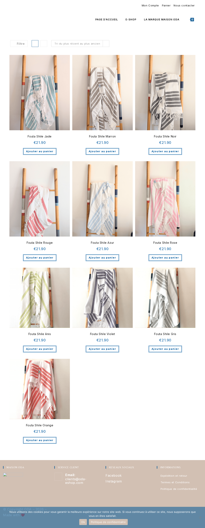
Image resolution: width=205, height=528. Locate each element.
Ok (83, 522)
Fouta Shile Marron (102, 136)
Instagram (114, 481)
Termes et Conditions (175, 482)
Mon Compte (150, 5)
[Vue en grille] (35, 43)
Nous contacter (184, 5)
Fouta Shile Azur (102, 242)
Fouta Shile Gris (165, 334)
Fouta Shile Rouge (40, 242)
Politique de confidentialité (179, 488)
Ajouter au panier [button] (39, 151)
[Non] (200, 517)
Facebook (114, 475)
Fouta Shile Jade (40, 136)
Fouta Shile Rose (165, 242)
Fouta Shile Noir (165, 136)
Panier (166, 5)
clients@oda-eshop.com (75, 481)
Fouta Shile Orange (39, 425)
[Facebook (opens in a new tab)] (10, 6)
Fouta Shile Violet (102, 334)
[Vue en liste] (43, 43)
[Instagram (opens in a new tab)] (12, 6)
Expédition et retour (174, 475)
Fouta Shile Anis (39, 334)
